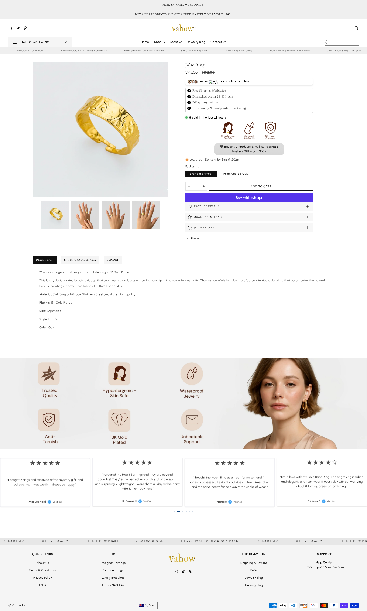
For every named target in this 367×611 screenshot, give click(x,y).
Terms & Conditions (42, 570)
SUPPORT (113, 259)
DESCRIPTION (45, 259)
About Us (42, 563)
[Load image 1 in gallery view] (55, 215)
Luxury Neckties (113, 585)
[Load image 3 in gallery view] (116, 215)
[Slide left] (36, 214)
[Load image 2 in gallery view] (85, 215)
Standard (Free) (201, 173)
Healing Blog (254, 585)
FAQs (42, 585)
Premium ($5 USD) (236, 173)
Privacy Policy (42, 578)
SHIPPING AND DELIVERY (80, 259)
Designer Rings (113, 570)
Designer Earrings (113, 563)
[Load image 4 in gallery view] (146, 215)
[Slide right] (165, 214)
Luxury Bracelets (113, 578)
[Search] (327, 42)
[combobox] (341, 42)
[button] (356, 28)
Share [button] (194, 238)
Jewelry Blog (254, 578)
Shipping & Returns (253, 563)
